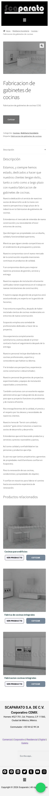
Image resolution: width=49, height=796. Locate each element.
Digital (42, 739)
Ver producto (14, 557)
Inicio (8, 31)
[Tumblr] (31, 771)
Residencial (32, 739)
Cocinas (34, 31)
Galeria (24, 743)
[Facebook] (4, 771)
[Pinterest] (11, 771)
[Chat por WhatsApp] (41, 788)
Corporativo (19, 739)
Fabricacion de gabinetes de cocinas (26, 136)
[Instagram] (44, 771)
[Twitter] (24, 771)
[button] (24, 20)
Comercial (7, 739)
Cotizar (11, 119)
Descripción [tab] (8, 149)
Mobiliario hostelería (21, 31)
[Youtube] (37, 771)
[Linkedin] (18, 771)
